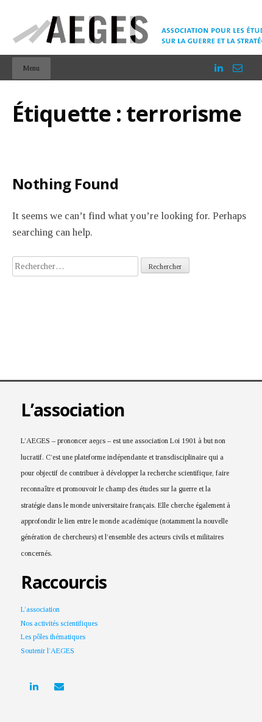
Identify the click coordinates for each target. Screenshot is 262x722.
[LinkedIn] (219, 62)
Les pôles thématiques (53, 637)
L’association (40, 609)
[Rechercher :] (76, 266)
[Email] (237, 62)
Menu (31, 68)
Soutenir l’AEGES (47, 651)
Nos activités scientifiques (59, 623)
